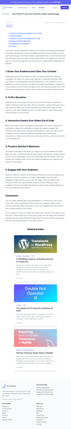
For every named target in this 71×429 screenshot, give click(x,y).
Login (55, 8)
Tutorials (9, 26)
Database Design (28, 350)
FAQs (33, 8)
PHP (32, 256)
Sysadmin (39, 420)
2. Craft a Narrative (15, 36)
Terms (4, 417)
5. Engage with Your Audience (19, 43)
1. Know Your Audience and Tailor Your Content (25, 33)
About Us (5, 406)
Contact (5, 415)
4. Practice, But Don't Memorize (19, 41)
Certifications (23, 8)
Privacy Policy (7, 420)
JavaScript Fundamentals (45, 394)
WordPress (26, 256)
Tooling (38, 424)
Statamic (39, 411)
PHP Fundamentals (42, 388)
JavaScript (40, 415)
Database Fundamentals (44, 392)
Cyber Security (41, 422)
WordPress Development (45, 390)
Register (64, 7)
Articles (41, 8)
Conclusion (12, 46)
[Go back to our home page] (8, 7)
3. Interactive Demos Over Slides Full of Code (24, 38)
